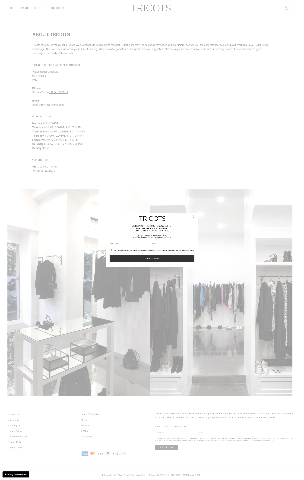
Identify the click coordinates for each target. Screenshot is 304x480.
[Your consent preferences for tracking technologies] (16, 474)
